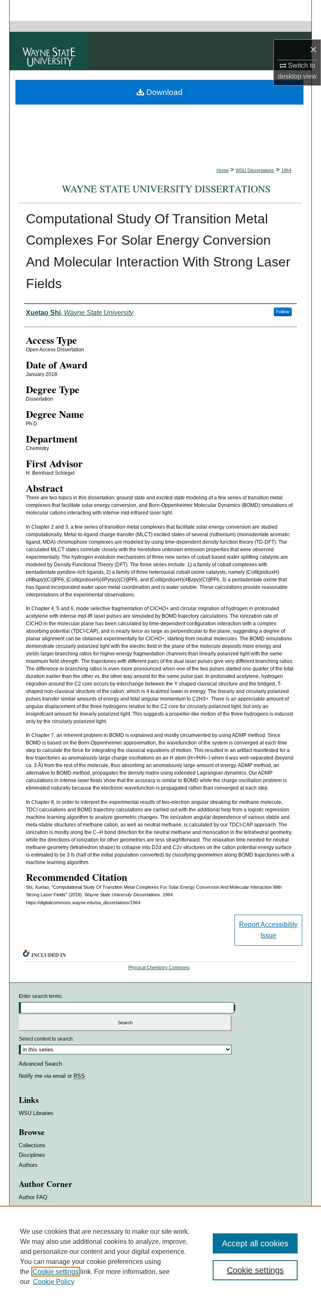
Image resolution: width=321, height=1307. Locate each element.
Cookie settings (56, 1271)
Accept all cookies (255, 1243)
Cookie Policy (53, 1281)
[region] (160, 1256)
